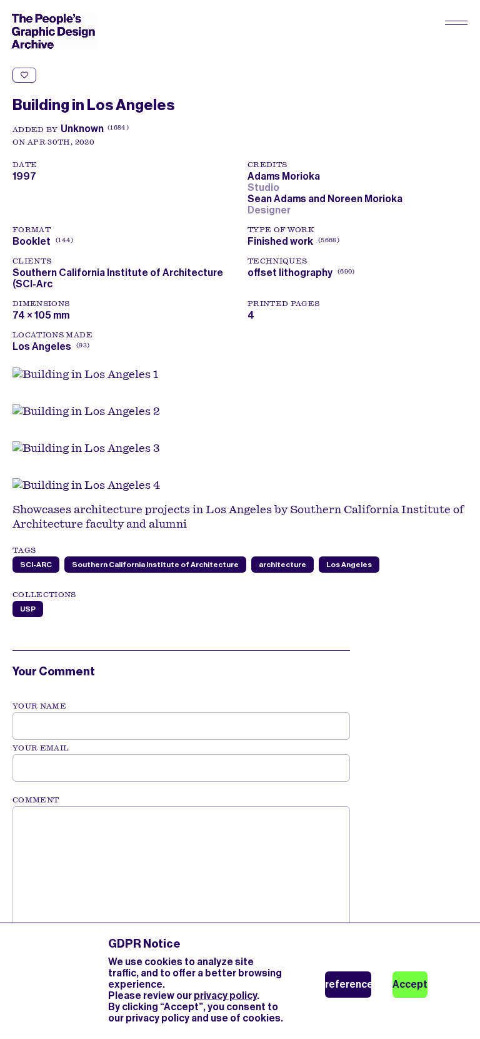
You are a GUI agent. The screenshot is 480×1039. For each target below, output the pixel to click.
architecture (282, 564)
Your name (39, 706)
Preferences (348, 984)
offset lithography (290, 273)
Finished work (280, 241)
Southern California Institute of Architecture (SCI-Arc (117, 278)
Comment (35, 800)
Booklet (31, 241)
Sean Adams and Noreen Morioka (327, 199)
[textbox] (181, 869)
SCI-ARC (36, 564)
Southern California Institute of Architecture (155, 564)
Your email (40, 748)
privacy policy (225, 995)
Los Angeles (41, 346)
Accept (410, 984)
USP (28, 609)
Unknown (82, 129)
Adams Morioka (286, 176)
